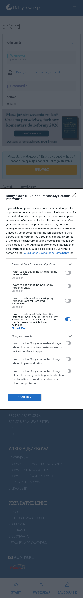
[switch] (68, 273)
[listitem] (41, 264)
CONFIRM (25, 397)
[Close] (75, 196)
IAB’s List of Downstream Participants (46, 252)
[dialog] (41, 299)
